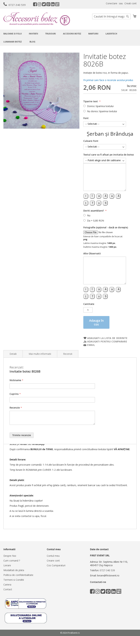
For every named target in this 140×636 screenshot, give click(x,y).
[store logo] (36, 18)
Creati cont (130, 3)
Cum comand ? (11, 560)
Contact (7, 589)
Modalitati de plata (13, 570)
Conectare (111, 3)
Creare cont (53, 560)
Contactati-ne (98, 582)
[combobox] (111, 16)
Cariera (7, 584)
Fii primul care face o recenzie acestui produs (108, 80)
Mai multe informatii (40, 353)
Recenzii (67, 353)
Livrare (7, 565)
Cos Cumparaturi (56, 565)
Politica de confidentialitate (18, 575)
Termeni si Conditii (13, 579)
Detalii (13, 353)
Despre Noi (9, 555)
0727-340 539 (17, 5)
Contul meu (53, 555)
